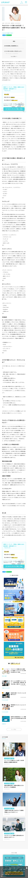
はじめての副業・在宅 (9, 758)
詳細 (22, 874)
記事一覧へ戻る (14, 575)
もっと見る (13, 56)
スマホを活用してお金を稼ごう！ (11, 45)
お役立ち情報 (14, 852)
